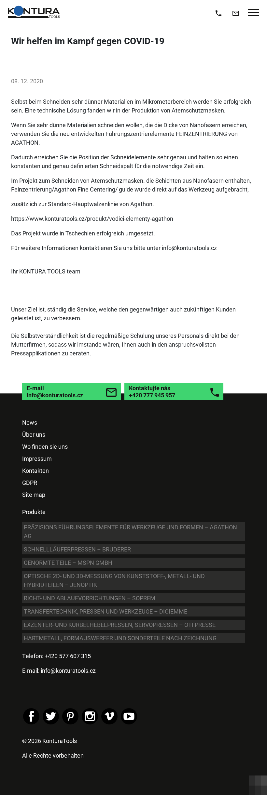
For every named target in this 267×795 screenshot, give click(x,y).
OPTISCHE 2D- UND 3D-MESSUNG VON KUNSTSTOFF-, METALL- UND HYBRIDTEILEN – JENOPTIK (114, 580)
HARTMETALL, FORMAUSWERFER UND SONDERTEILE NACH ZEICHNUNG (120, 638)
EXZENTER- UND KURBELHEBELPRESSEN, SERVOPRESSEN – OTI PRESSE (120, 625)
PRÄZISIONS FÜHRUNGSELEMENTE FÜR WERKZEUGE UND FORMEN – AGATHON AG (130, 531)
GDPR (29, 482)
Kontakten (35, 470)
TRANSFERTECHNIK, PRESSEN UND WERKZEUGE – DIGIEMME (105, 611)
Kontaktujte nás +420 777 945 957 (152, 391)
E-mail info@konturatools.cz (55, 391)
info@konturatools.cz (68, 670)
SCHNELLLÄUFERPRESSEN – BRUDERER (77, 549)
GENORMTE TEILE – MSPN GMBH (68, 562)
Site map (33, 494)
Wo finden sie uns (45, 446)
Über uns (33, 434)
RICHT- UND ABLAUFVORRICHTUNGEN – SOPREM (89, 598)
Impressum (37, 458)
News (29, 422)
